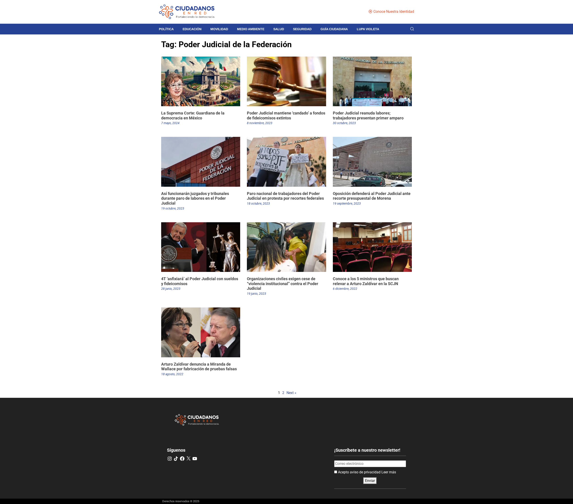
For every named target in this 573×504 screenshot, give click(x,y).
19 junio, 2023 (256, 293)
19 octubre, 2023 (172, 208)
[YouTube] (194, 458)
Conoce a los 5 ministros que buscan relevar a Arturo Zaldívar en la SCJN (366, 281)
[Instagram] (169, 458)
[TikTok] (176, 458)
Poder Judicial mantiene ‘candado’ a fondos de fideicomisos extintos (286, 115)
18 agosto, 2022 (172, 374)
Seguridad (302, 29)
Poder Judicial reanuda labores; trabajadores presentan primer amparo (368, 115)
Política (166, 29)
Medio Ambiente (250, 29)
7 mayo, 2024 (170, 123)
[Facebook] (182, 458)
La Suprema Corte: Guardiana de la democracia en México (192, 115)
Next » (291, 393)
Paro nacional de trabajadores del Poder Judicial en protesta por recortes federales (285, 196)
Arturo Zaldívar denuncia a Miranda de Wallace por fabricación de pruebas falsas (199, 366)
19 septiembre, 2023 (347, 203)
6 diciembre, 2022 (345, 288)
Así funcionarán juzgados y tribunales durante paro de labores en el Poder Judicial (195, 198)
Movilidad (219, 29)
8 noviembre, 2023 (259, 123)
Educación (192, 29)
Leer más (388, 472)
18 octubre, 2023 (258, 203)
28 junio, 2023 (170, 288)
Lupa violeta (368, 29)
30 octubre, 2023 (344, 123)
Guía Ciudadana (334, 29)
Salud (278, 29)
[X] (188, 458)
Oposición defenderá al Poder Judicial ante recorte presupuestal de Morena (372, 196)
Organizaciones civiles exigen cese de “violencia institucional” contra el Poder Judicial (282, 283)
